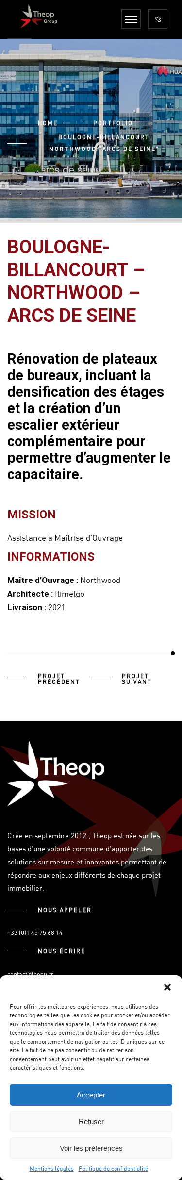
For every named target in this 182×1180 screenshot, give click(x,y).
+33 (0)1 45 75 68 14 (35, 932)
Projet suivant (137, 678)
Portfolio (113, 122)
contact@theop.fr (30, 974)
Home (48, 122)
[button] (167, 987)
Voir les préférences (91, 1148)
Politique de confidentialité (113, 1168)
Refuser (91, 1121)
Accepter (91, 1095)
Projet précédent (59, 678)
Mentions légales (52, 1168)
